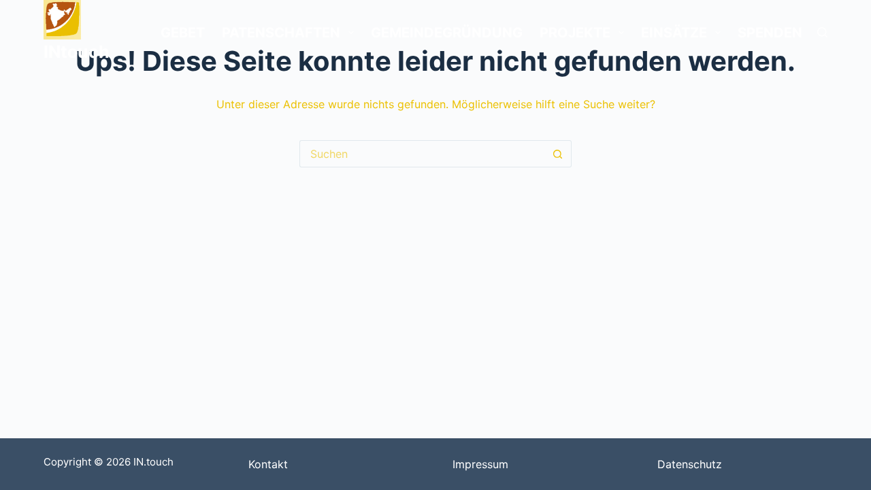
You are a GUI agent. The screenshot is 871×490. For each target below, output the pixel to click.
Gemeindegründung (447, 32)
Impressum (480, 464)
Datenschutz (689, 464)
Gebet (183, 32)
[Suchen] (822, 32)
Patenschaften (281, 32)
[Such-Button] (558, 153)
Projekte (575, 32)
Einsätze (674, 32)
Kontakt (268, 464)
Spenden (770, 32)
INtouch (77, 52)
